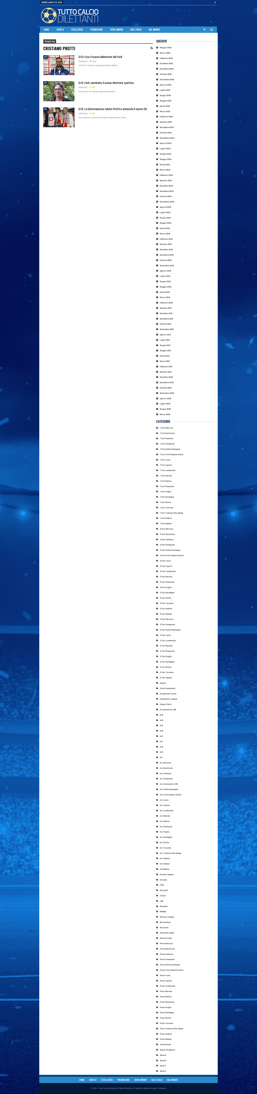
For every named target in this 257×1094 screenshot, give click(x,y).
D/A (161, 715)
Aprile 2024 (165, 164)
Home (46, 29)
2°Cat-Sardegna (167, 592)
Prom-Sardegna (167, 1012)
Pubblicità (138, 1088)
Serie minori (116, 29)
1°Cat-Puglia (165, 491)
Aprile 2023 (165, 228)
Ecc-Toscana (165, 848)
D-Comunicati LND (168, 709)
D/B (161, 720)
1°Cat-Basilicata (167, 433)
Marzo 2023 (165, 233)
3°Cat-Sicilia (165, 667)
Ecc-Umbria (165, 858)
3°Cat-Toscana (167, 672)
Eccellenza (77, 29)
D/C (161, 725)
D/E (161, 736)
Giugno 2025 (165, 95)
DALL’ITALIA (135, 29)
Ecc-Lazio (164, 800)
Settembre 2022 (167, 265)
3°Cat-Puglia (166, 656)
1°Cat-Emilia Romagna (170, 449)
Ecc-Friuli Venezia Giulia (170, 794)
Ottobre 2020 (166, 388)
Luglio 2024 (165, 148)
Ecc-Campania (166, 778)
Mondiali (164, 906)
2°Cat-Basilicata (167, 534)
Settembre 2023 (167, 201)
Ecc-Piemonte (166, 826)
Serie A (163, 1055)
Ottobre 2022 (166, 260)
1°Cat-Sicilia (165, 502)
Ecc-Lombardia (166, 810)
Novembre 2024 (167, 127)
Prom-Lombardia (167, 986)
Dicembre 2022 (166, 249)
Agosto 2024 (165, 143)
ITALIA (163, 895)
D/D (45, 57)
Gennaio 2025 (166, 122)
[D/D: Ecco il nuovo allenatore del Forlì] (59, 65)
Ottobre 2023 (166, 196)
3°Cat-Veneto (166, 677)
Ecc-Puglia (164, 832)
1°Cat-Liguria (166, 465)
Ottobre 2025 (166, 74)
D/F (161, 741)
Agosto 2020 (165, 398)
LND (161, 901)
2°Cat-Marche (166, 576)
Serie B (163, 1060)
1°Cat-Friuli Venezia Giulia (171, 454)
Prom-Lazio (165, 975)
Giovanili (164, 890)
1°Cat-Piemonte (167, 486)
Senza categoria (167, 1050)
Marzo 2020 (165, 414)
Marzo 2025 (165, 111)
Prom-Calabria (166, 954)
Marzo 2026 (165, 53)
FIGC (162, 885)
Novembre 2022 (167, 255)
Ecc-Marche (165, 816)
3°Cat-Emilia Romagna (170, 630)
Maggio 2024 (166, 159)
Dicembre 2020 (166, 377)
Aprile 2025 (165, 106)
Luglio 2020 (165, 403)
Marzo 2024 (165, 170)
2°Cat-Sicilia (165, 598)
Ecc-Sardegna (166, 837)
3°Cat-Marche (166, 645)
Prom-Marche (166, 991)
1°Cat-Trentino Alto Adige (171, 513)
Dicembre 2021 (166, 313)
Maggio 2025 (165, 100)
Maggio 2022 (165, 287)
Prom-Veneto (166, 1039)
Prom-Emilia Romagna (170, 964)
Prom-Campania (167, 959)
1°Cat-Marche (166, 475)
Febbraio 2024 (166, 175)
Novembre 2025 (167, 69)
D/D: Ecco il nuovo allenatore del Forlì (100, 57)
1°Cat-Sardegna (167, 497)
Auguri (163, 683)
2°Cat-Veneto (166, 614)
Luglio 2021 (165, 340)
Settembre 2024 (167, 138)
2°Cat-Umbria (166, 608)
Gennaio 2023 (166, 244)
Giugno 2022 (165, 281)
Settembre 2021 (167, 329)
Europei (163, 880)
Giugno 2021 (165, 345)
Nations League (167, 917)
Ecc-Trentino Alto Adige (170, 853)
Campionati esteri (168, 693)
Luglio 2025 (165, 90)
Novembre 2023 (167, 191)
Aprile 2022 (165, 292)
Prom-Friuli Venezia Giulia (171, 970)
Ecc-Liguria (165, 805)
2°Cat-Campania (167, 545)
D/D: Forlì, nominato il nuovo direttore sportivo (106, 83)
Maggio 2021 (165, 350)
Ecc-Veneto (165, 863)
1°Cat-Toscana (166, 507)
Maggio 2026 (165, 47)
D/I (161, 757)
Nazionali (164, 927)
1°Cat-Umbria (166, 518)
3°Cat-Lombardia (168, 640)
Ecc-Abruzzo (165, 763)
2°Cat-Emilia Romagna (170, 550)
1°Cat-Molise (165, 481)
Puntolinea (161, 1088)
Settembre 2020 (167, 393)
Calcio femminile (167, 688)
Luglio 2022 (165, 276)
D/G (161, 747)
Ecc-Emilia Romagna (169, 789)
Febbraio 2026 (166, 58)
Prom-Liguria (166, 981)
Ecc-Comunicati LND (169, 784)
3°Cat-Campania (167, 624)
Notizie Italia (166, 938)
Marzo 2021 (165, 361)
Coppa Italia (165, 704)
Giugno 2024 (165, 154)
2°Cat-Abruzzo (166, 529)
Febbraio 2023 (166, 239)
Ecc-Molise (164, 821)
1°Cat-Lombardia (167, 470)
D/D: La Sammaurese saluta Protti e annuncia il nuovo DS (112, 109)
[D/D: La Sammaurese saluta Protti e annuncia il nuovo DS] (59, 117)
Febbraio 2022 (166, 302)
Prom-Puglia (165, 1007)
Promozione (96, 29)
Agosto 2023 (165, 207)
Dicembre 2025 (166, 63)
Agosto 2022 (165, 271)
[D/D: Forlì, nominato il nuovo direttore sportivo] (59, 91)
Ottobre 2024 (166, 132)
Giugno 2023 (165, 218)
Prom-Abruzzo (166, 943)
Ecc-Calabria (165, 773)
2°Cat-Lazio (165, 561)
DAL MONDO (154, 29)
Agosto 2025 (165, 85)
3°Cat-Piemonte (167, 651)
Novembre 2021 (166, 318)
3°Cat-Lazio (165, 635)
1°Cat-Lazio (165, 460)
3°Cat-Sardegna (167, 662)
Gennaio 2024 (166, 180)
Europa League (167, 874)
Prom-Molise (165, 996)
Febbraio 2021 (166, 366)
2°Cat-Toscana (166, 603)
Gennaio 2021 (165, 372)
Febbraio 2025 (166, 116)
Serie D (60, 29)
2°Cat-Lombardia (168, 571)
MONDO (163, 911)
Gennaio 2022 (166, 308)
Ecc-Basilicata (166, 768)
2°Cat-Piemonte (167, 582)
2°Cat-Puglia (166, 587)
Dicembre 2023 (166, 186)
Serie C (163, 1065)
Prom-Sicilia (165, 1018)
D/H (161, 752)
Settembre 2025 (167, 79)
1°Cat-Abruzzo (166, 428)
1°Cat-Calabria (166, 438)
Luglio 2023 (165, 212)
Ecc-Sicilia (164, 842)
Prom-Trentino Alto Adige (171, 1028)
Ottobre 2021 (165, 324)
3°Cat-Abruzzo (166, 619)
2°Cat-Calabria (167, 539)
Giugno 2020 (165, 409)
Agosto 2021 (165, 334)
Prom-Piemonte (167, 1002)
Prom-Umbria (166, 1034)
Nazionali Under (167, 933)
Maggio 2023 (165, 223)
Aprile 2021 (165, 356)
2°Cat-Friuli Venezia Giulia (172, 555)
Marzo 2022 (165, 297)
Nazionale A (165, 922)
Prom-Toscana (166, 1023)
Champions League (168, 699)
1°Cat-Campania (167, 444)
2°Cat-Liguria (166, 566)
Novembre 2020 (167, 382)
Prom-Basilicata (167, 949)
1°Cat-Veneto (166, 523)
